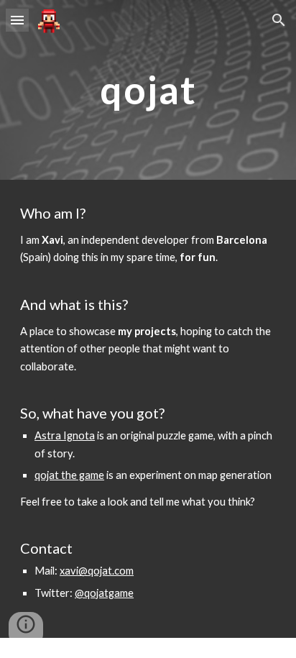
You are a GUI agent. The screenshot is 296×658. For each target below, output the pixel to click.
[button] (17, 20)
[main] (148, 89)
